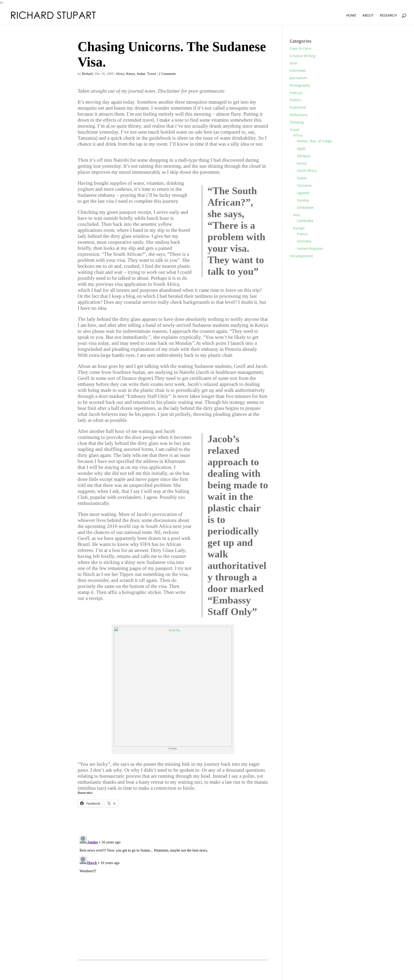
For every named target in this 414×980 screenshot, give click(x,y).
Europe (299, 228)
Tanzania (304, 185)
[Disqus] (173, 894)
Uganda (303, 193)
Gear (293, 63)
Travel (151, 74)
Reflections (298, 115)
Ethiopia (303, 156)
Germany (304, 241)
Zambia (303, 200)
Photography (300, 85)
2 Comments (167, 74)
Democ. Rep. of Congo (314, 141)
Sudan (141, 74)
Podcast (296, 92)
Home (351, 16)
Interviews (298, 70)
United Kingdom (310, 248)
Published (298, 107)
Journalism (298, 78)
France (302, 234)
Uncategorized (301, 256)
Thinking (297, 122)
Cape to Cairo (300, 48)
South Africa (306, 170)
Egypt (301, 148)
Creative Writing (303, 56)
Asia (296, 215)
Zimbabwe (305, 207)
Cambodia (305, 220)
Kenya (130, 74)
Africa (120, 74)
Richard (87, 74)
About (368, 16)
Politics (295, 100)
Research (388, 16)
